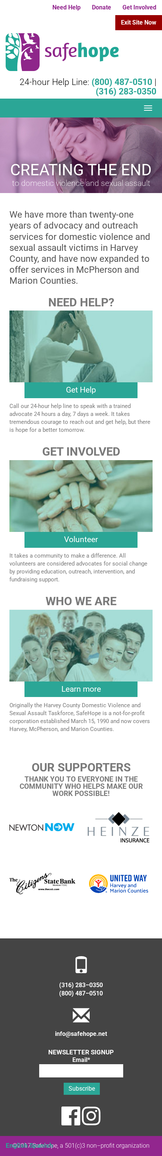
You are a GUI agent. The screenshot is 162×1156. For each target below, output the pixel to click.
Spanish (41, 1145)
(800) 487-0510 (122, 82)
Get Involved (139, 7)
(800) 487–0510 (81, 993)
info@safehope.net (81, 1034)
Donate (101, 7)
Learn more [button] (81, 689)
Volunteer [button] (81, 539)
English (17, 1145)
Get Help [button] (81, 389)
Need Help (66, 7)
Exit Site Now (138, 22)
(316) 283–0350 (81, 985)
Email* (81, 1060)
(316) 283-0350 (126, 92)
